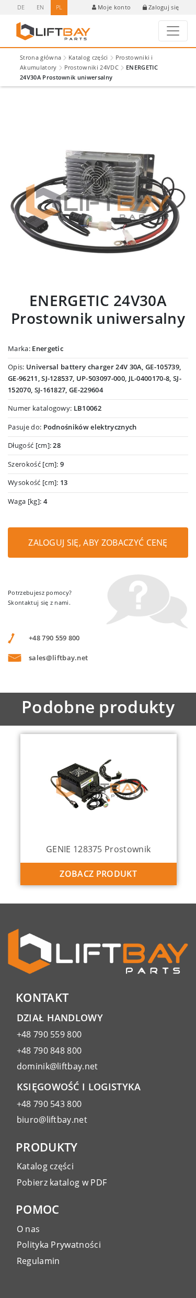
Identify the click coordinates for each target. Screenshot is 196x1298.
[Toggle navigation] (173, 30)
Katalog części (88, 57)
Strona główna (40, 57)
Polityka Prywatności (59, 1244)
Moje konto (114, 7)
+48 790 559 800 (54, 637)
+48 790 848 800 (49, 1050)
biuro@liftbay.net (52, 1119)
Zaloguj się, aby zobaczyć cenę (98, 542)
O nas (28, 1229)
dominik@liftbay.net (57, 1066)
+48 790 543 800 (49, 1104)
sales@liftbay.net (58, 657)
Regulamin (38, 1261)
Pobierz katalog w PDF (62, 1182)
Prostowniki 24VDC (91, 67)
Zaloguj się (163, 7)
